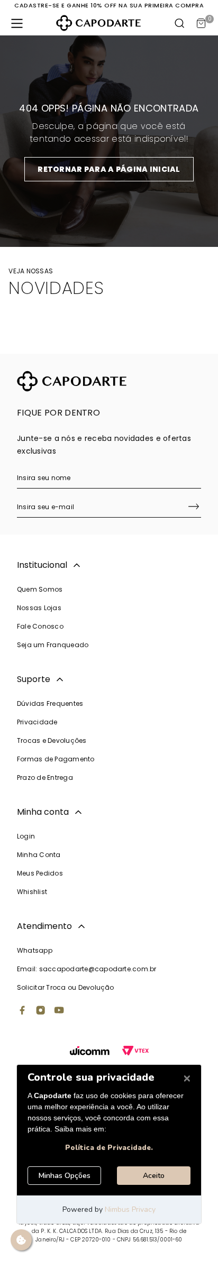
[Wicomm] (90, 1051)
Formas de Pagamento (56, 758)
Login (26, 836)
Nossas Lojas (39, 607)
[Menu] (16, 23)
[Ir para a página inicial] (98, 23)
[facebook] (22, 1011)
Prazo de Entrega (45, 777)
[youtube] (59, 1011)
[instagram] (40, 1011)
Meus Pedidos (40, 873)
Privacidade (37, 721)
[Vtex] (135, 1052)
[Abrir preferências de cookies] (21, 1239)
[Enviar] (193, 507)
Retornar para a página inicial (109, 169)
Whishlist (32, 891)
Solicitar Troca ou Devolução (65, 987)
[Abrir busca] (179, 23)
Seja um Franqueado (52, 644)
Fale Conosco (40, 626)
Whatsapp (34, 950)
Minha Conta (39, 854)
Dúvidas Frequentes (50, 703)
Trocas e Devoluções (52, 740)
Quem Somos (39, 589)
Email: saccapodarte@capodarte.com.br (87, 968)
